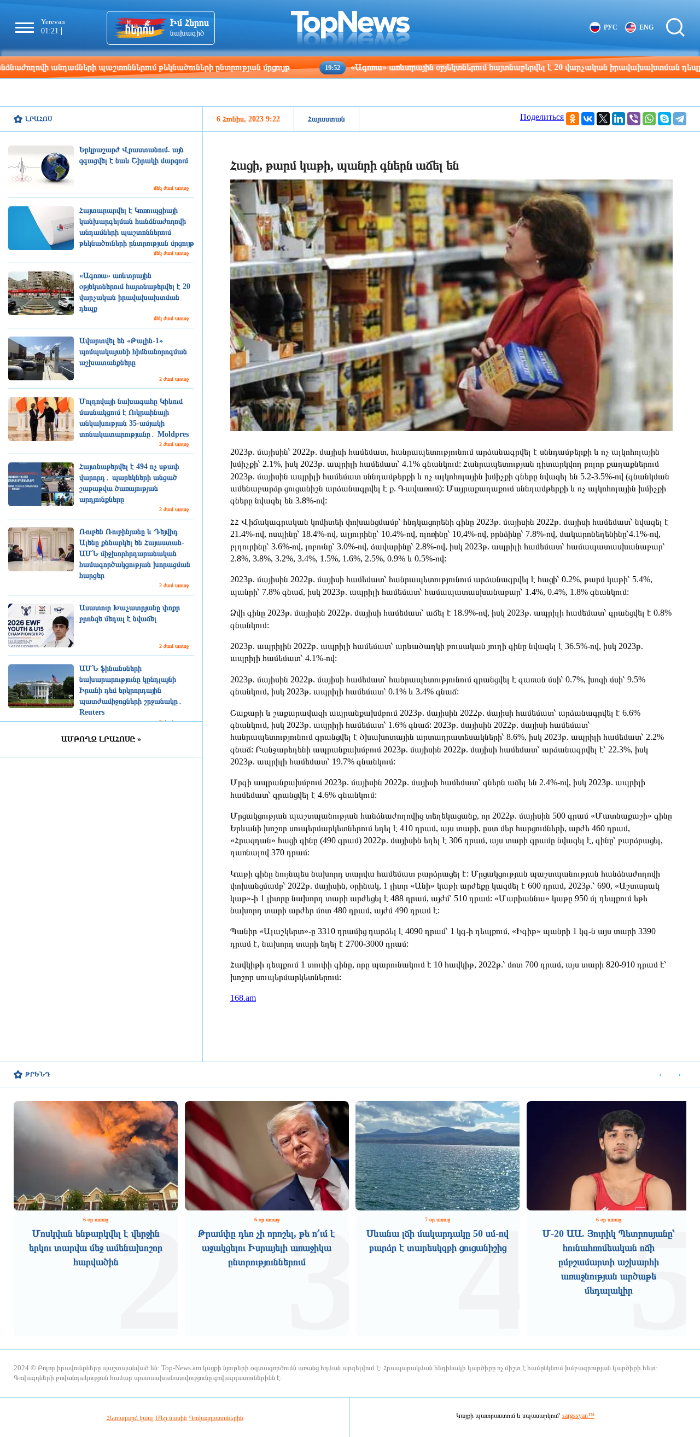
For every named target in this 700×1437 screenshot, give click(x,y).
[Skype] (664, 118)
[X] (603, 118)
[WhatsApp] (649, 118)
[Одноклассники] (572, 118)
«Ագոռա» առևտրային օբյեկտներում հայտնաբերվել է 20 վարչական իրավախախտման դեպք (457, 67)
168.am (243, 998)
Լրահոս (38, 119)
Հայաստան (326, 119)
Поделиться (542, 116)
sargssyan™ (578, 1415)
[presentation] (660, 1075)
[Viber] (633, 118)
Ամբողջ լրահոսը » (101, 739)
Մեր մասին (171, 1418)
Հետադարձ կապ (130, 1418)
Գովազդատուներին (216, 1418)
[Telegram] (679, 118)
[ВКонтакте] (587, 118)
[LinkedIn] (618, 118)
